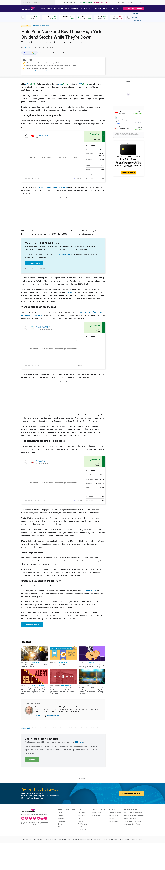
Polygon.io (43, 824)
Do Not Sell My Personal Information (131, 839)
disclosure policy (25, 728)
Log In (132, 2)
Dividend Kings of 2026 (58, 665)
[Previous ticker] (22, 17)
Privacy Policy (38, 839)
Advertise (61, 827)
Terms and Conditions (110, 839)
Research (61, 818)
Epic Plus (80, 821)
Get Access (117, 123)
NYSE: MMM (42, 135)
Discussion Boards (114, 815)
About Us (61, 812)
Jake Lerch (92, 662)
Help (140, 2)
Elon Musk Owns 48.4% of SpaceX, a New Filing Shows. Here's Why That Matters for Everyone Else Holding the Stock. (91, 691)
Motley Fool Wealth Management (134, 815)
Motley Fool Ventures (130, 818)
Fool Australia (96, 812)
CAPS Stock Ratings (115, 812)
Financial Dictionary (114, 821)
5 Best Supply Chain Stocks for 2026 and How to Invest (34, 666)
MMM (27, 84)
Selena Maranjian (65, 685)
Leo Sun (91, 685)
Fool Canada (96, 815)
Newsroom (61, 821)
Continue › (32, 759)
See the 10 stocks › (32, 625)
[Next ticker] (128, 17)
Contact (60, 824)
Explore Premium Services (40, 25)
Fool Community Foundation (132, 821)
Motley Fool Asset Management (133, 812)
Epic (79, 818)
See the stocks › (34, 263)
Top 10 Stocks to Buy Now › (133, 8)
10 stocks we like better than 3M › (37, 71)
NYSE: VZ (40, 461)
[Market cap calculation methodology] (103, 149)
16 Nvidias (79, 742)
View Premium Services (131, 793)
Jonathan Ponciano (37, 685)
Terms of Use (27, 839)
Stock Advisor (82, 815)
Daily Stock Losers (138, 20)
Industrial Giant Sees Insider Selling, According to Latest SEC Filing (91, 666)
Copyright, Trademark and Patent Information (87, 839)
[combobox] (38, 2)
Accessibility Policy (64, 839)
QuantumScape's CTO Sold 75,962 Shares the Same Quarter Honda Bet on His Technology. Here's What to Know (34, 691)
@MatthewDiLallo (53, 716)
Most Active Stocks (135, 14)
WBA (60, 84)
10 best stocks (64, 254)
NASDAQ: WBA (43, 327)
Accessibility (122, 2)
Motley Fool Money (83, 830)
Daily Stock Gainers (135, 18)
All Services (81, 812)
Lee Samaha (35, 662)
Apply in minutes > (128, 172)
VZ (80, 84)
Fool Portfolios (82, 824)
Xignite (36, 824)
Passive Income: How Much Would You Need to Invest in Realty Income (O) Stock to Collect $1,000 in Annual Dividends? (63, 691)
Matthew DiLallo (25, 727)
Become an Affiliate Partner (132, 824)
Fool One (80, 827)
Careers (60, 815)
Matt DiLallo (27, 47)
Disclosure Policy (51, 839)
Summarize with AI (58, 53)
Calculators (112, 818)
